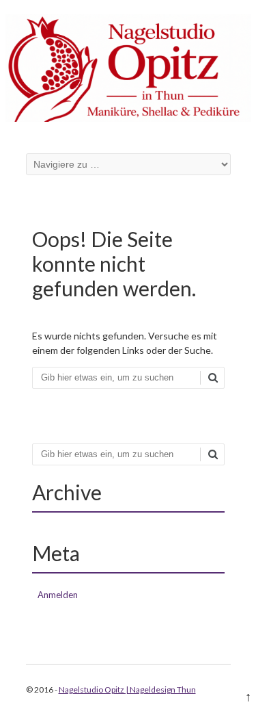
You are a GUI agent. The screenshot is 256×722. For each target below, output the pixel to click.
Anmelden (58, 594)
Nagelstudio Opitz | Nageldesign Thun (127, 689)
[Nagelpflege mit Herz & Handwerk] (128, 118)
